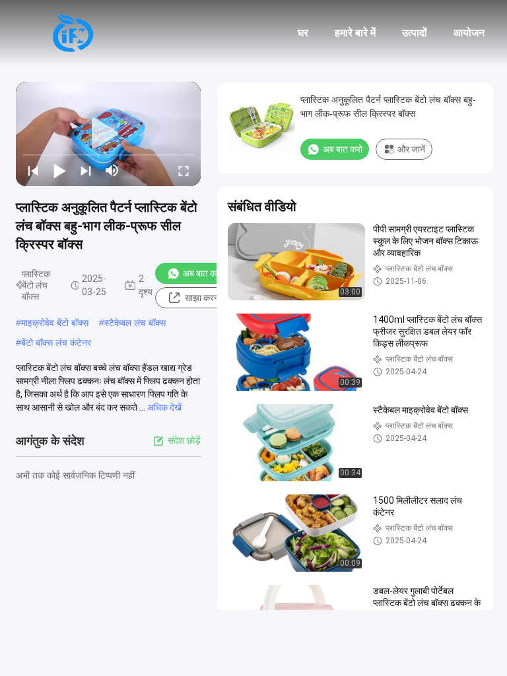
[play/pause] (59, 170)
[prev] (33, 170)
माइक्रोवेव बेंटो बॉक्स (54, 323)
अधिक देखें (164, 407)
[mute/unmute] (112, 170)
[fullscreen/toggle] (183, 170)
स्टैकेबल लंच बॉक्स (135, 323)
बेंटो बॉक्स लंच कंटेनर (56, 342)
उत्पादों (414, 32)
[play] (108, 134)
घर (303, 32)
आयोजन (469, 32)
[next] (86, 170)
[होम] (72, 33)
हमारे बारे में (355, 32)
